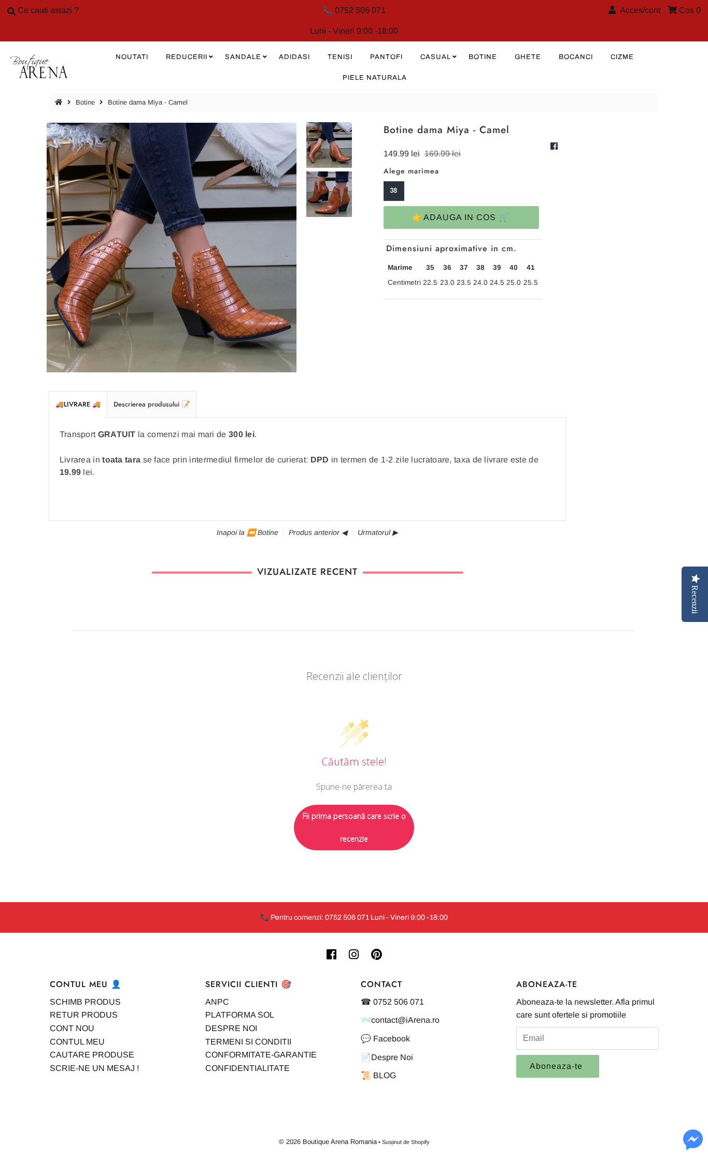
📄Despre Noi (387, 1057)
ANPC (217, 1001)
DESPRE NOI (231, 1028)
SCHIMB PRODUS (85, 1001)
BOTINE (483, 57)
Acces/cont (638, 10)
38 (394, 190)
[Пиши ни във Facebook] (693, 1145)
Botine (85, 102)
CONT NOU (72, 1028)
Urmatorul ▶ (378, 532)
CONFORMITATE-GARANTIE (261, 1054)
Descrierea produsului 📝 (152, 404)
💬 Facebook (385, 1038)
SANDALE (243, 57)
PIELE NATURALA (375, 77)
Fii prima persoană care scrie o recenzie (354, 827)
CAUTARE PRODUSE (92, 1054)
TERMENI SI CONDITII (248, 1041)
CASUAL (435, 57)
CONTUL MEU (77, 1041)
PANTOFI (386, 57)
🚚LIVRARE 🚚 (78, 404)
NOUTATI (132, 57)
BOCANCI (576, 57)
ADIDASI (294, 57)
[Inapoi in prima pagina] (60, 102)
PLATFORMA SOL (239, 1014)
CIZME (622, 57)
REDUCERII (186, 57)
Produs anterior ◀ (318, 532)
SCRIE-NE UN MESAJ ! (94, 1068)
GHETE (528, 57)
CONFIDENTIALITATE (247, 1068)
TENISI (340, 57)
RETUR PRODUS (84, 1014)
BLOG (384, 1075)
